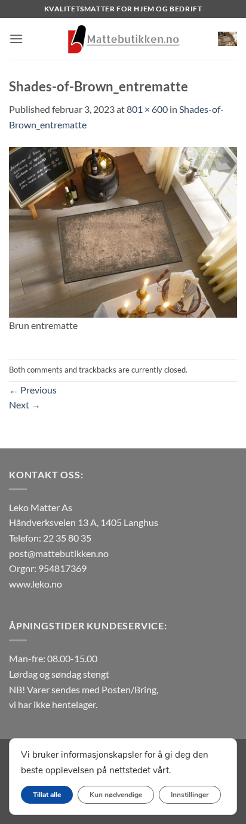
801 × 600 (147, 109)
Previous (33, 389)
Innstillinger (190, 795)
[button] (16, 38)
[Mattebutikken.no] (123, 39)
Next (25, 404)
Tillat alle (47, 795)
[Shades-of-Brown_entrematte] (123, 230)
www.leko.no (35, 583)
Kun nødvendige (116, 795)
